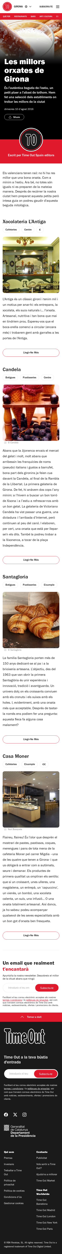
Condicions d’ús (13, 1197)
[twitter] (15, 1115)
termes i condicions (12, 1000)
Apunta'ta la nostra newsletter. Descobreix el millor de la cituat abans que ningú (31, 977)
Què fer (6, 17)
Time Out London (46, 1216)
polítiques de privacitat (37, 1000)
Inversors (9, 1164)
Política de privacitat (10, 1183)
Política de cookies (14, 1191)
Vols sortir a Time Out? (45, 1166)
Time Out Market (45, 1181)
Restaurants (20, 17)
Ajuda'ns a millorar (46, 1174)
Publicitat (41, 1158)
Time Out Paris (44, 1229)
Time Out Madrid (45, 1210)
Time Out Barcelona (41, 1202)
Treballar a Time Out (13, 1172)
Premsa (8, 1158)
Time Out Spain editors (38, 155)
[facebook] (6, 1115)
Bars (33, 17)
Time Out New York (46, 1223)
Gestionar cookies (13, 1203)
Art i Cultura (46, 17)
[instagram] (24, 1115)
